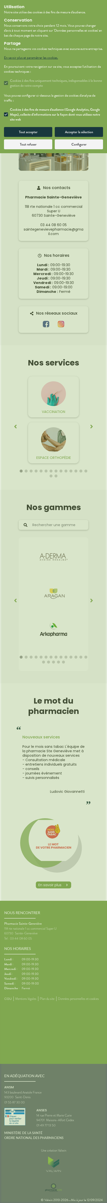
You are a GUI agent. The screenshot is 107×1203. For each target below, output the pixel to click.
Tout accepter (28, 131)
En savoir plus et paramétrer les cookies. (31, 57)
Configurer (79, 144)
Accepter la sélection (79, 131)
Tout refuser (28, 144)
